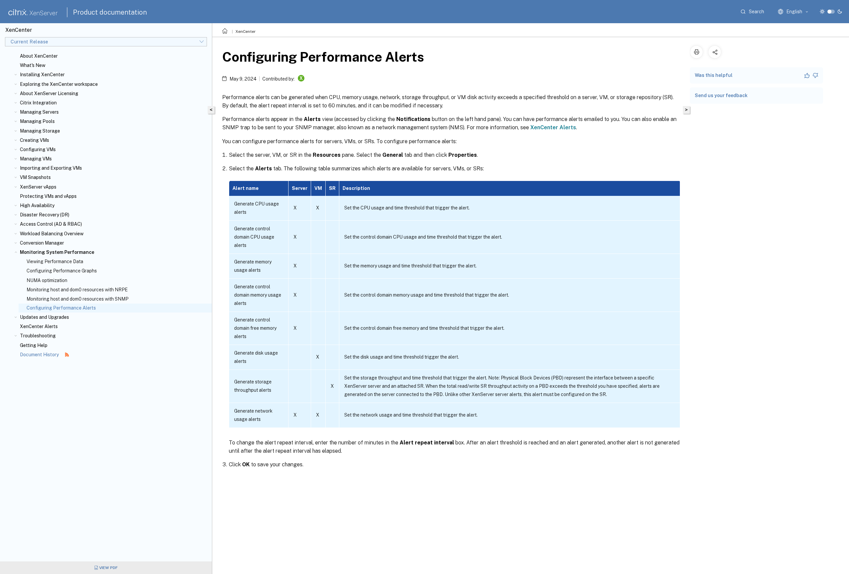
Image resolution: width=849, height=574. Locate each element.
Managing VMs (36, 158)
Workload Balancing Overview (52, 233)
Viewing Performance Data (55, 261)
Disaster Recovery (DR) (44, 214)
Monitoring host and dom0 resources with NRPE (77, 289)
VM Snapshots (35, 177)
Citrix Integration (38, 102)
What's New (32, 65)
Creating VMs (34, 140)
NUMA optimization (47, 280)
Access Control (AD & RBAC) (51, 224)
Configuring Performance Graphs (62, 270)
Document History (40, 354)
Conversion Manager (42, 243)
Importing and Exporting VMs (51, 168)
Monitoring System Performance (57, 252)
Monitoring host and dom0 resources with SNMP (77, 299)
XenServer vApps (38, 187)
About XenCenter (39, 56)
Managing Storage (40, 131)
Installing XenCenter (42, 74)
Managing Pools (37, 121)
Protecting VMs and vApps (48, 196)
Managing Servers (39, 112)
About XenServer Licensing (49, 93)
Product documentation (110, 12)
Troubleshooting (38, 335)
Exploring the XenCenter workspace (59, 84)
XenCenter (245, 31)
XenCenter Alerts (39, 326)
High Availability (37, 205)
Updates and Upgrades (44, 317)
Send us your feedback (721, 95)
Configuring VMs (38, 149)
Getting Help (33, 345)
